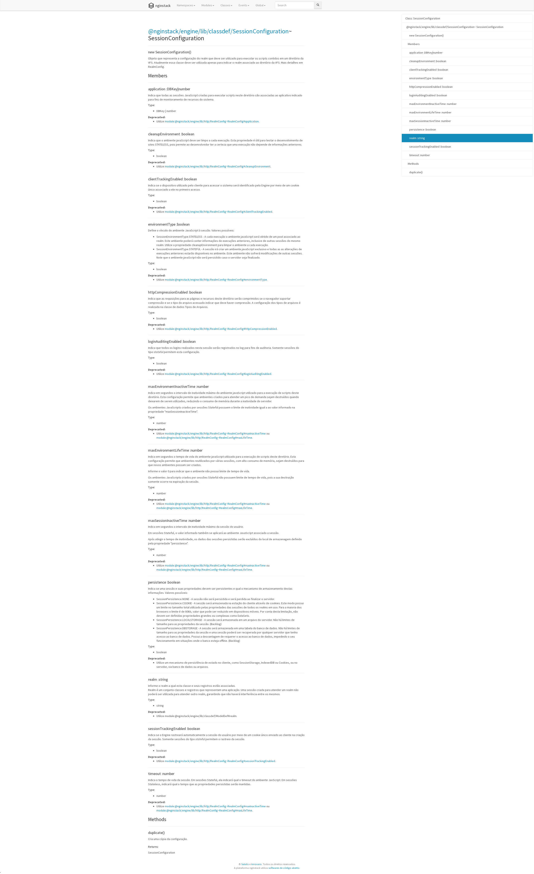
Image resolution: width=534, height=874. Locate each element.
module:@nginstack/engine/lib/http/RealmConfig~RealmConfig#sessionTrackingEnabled (220, 761)
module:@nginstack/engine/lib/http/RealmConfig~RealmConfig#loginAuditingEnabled (218, 374)
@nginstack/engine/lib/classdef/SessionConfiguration (218, 31)
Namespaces (185, 5)
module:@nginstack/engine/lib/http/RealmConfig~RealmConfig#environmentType (216, 279)
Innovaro (256, 864)
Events (243, 5)
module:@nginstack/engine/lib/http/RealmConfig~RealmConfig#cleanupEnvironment (217, 166)
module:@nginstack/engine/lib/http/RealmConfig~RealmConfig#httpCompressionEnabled (221, 329)
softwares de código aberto (283, 867)
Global (259, 5)
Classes (225, 5)
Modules (207, 5)
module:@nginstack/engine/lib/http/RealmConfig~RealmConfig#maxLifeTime (204, 438)
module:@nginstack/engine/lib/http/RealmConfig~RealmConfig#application (212, 121)
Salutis (245, 864)
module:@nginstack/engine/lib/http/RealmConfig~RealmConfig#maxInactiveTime (215, 433)
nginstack (163, 5)
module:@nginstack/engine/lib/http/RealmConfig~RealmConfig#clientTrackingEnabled (218, 211)
